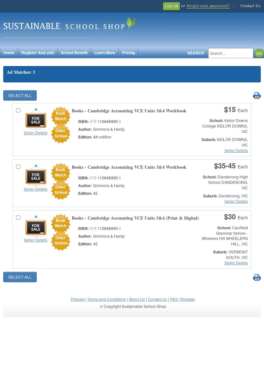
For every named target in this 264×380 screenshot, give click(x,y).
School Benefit (74, 52)
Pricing (128, 52)
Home (9, 52)
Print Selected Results (257, 96)
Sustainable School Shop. (99, 26)
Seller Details (35, 132)
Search (195, 53)
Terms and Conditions (107, 299)
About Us (137, 299)
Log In (171, 6)
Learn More (104, 52)
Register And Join (37, 52)
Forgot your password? (208, 5)
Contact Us (250, 5)
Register (187, 299)
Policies (78, 299)
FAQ (173, 299)
